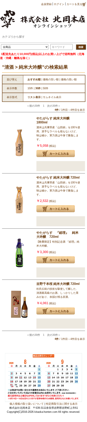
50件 (45, 88)
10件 (30, 88)
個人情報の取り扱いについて (27, 403)
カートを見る (74, 4)
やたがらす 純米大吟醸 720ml (58, 177)
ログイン (59, 4)
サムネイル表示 (52, 97)
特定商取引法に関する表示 (61, 403)
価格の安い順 (51, 79)
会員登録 (46, 4)
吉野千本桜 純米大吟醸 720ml (58, 283)
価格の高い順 (69, 79)
